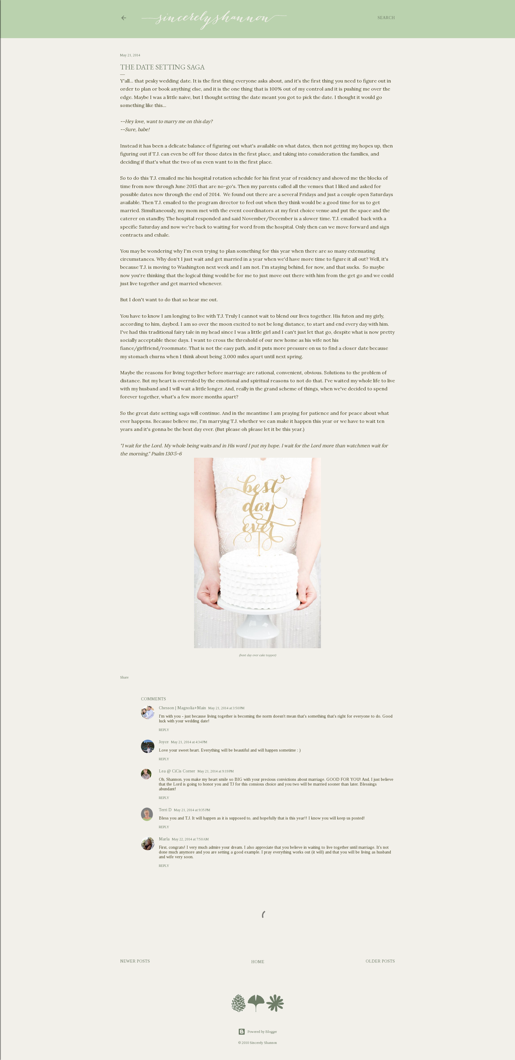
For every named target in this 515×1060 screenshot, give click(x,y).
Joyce (164, 742)
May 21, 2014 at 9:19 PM (216, 771)
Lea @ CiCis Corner (177, 771)
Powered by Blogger (262, 1032)
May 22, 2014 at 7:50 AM (190, 839)
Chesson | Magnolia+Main (182, 708)
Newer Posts (135, 961)
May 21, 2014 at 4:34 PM (189, 742)
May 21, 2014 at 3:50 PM (226, 708)
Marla (164, 839)
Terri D (165, 810)
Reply (164, 730)
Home (257, 962)
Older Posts (380, 961)
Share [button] (124, 677)
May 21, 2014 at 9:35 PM (192, 810)
